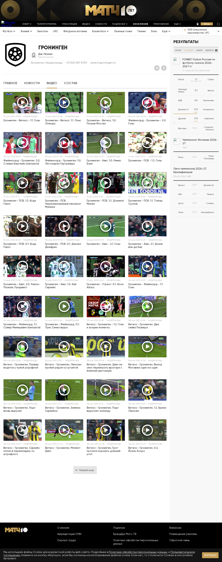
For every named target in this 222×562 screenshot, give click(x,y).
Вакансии (175, 527)
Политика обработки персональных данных (135, 542)
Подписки (119, 527)
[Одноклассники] (163, 68)
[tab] (10, 83)
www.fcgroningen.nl (103, 62)
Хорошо (210, 555)
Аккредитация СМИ (69, 534)
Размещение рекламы (183, 534)
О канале (63, 527)
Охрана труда (66, 540)
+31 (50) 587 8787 (76, 62)
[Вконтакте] (157, 68)
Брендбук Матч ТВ (124, 534)
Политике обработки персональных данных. (138, 552)
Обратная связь (179, 540)
